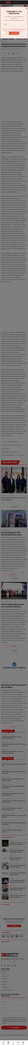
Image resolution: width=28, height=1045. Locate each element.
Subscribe (14, 33)
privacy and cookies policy (17, 29)
